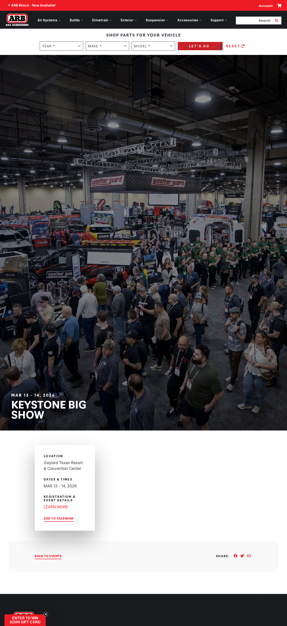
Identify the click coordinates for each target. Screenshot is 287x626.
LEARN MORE (56, 507)
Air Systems (47, 20)
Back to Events (48, 556)
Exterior (127, 20)
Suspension (155, 20)
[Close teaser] (45, 614)
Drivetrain (100, 20)
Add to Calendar (59, 518)
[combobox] (255, 20)
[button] (25, 620)
